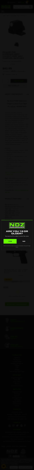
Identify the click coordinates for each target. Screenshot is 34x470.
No (24, 241)
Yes (10, 241)
